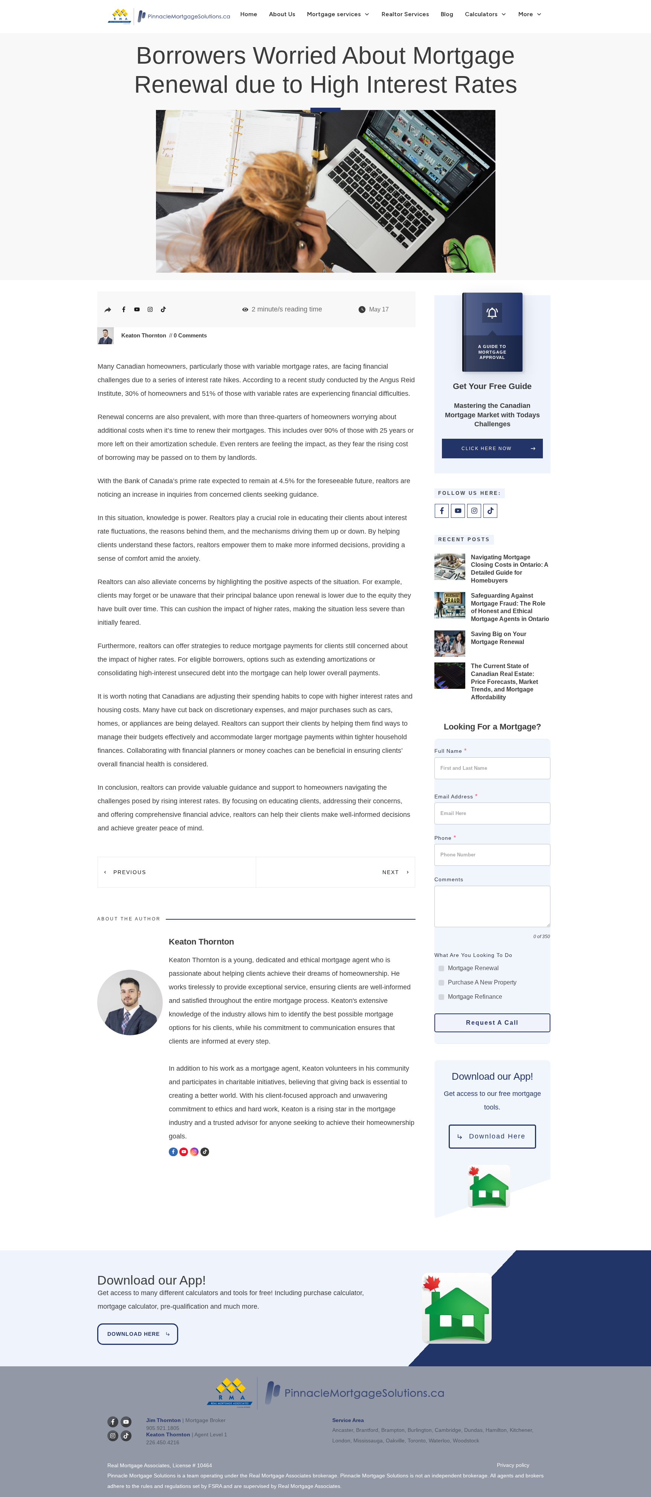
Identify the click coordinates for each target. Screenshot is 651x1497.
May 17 (379, 309)
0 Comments (189, 335)
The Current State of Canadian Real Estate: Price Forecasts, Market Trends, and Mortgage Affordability (504, 681)
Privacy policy (513, 1465)
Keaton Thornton (143, 335)
